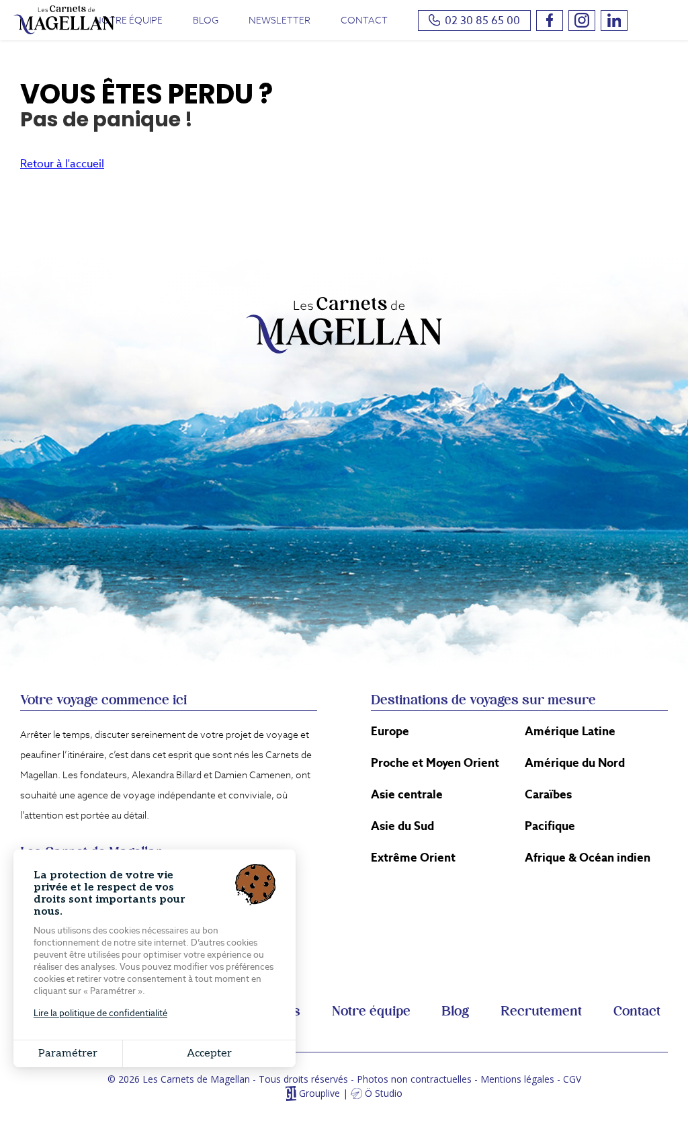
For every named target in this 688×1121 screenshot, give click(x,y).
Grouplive (319, 1093)
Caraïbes (548, 794)
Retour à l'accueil (62, 164)
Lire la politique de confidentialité (100, 1013)
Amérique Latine (570, 731)
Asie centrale (407, 794)
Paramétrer (67, 1053)
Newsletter (279, 20)
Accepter (209, 1053)
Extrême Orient (413, 857)
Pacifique (550, 826)
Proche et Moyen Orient (435, 763)
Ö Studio (383, 1093)
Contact (364, 20)
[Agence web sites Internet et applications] (291, 1093)
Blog (205, 20)
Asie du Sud (402, 826)
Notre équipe (128, 20)
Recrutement (541, 1011)
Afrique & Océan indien (587, 857)
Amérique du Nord (575, 763)
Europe (390, 731)
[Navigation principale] (657, 21)
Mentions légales (517, 1079)
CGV (572, 1079)
